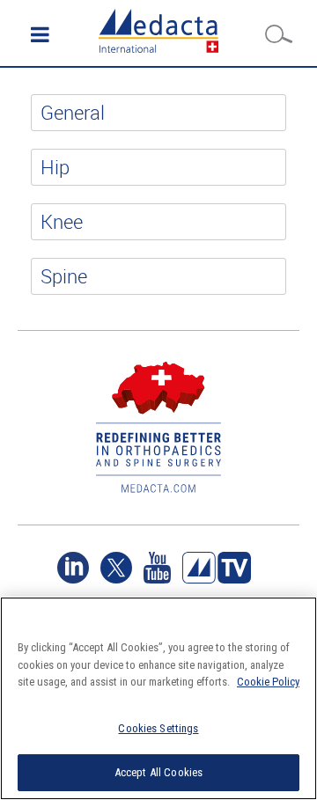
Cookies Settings (158, 728)
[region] (158, 698)
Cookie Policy (268, 681)
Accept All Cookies (158, 772)
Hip (55, 167)
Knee (62, 221)
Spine (64, 276)
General (73, 112)
